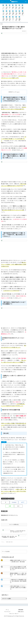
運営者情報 (20, 609)
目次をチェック (12, 92)
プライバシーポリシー (14, 613)
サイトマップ (7, 611)
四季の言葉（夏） (5, 498)
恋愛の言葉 (12, 498)
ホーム (7, 609)
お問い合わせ (21, 611)
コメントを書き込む (14, 524)
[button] (18, 506)
